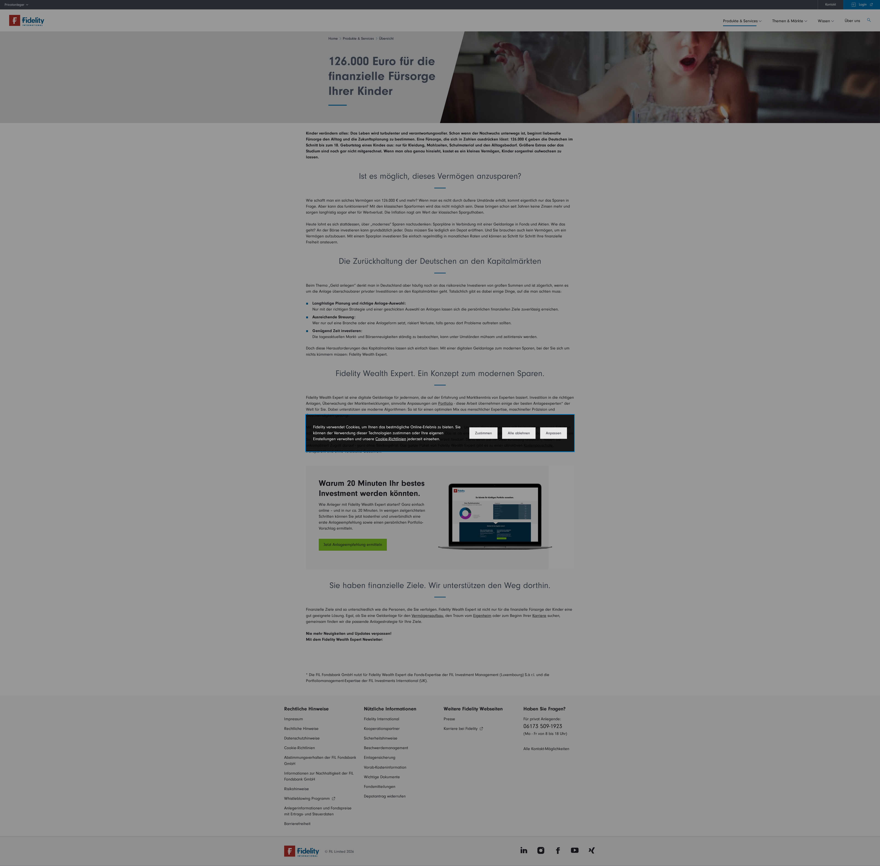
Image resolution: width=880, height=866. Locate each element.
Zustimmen (483, 433)
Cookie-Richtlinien (390, 439)
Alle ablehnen (519, 433)
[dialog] (440, 433)
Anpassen (553, 433)
